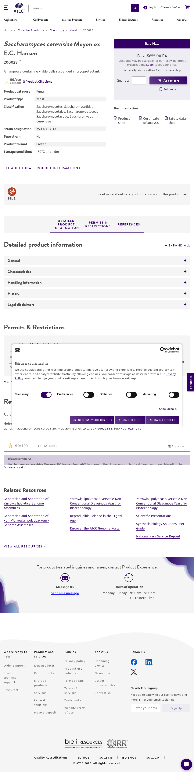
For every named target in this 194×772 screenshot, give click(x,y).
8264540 (134, 428)
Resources (157, 20)
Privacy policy (74, 661)
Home (8, 30)
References (129, 224)
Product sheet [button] (124, 120)
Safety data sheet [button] (177, 120)
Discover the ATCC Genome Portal (95, 528)
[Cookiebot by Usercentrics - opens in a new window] (162, 350)
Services (100, 20)
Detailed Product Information (66, 224)
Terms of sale (74, 680)
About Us (182, 20)
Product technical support (11, 677)
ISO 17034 (153, 757)
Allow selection (130, 420)
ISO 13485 (106, 757)
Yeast (73, 30)
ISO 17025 (129, 757)
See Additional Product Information (41, 168)
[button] (135, 8)
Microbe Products (72, 20)
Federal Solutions (128, 20)
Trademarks (72, 700)
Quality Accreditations (50, 757)
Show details (168, 409)
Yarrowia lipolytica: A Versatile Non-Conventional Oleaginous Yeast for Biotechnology (96, 503)
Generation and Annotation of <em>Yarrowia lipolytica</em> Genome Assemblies (26, 520)
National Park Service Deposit (158, 536)
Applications (10, 20)
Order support (14, 665)
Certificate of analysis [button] (151, 120)
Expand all (179, 245)
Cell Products (40, 20)
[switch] (88, 395)
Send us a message (65, 593)
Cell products (44, 673)
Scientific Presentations (153, 516)
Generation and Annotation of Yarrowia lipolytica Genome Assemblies (26, 503)
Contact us (103, 693)
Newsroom (102, 673)
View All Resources (23, 546)
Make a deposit (45, 712)
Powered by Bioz (15, 467)
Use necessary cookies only (92, 420)
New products (44, 665)
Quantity (123, 80)
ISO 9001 (83, 757)
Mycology (57, 30)
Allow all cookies (162, 420)
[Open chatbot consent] (186, 764)
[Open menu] (6, 8)
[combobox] (79, 8)
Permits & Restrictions (98, 224)
